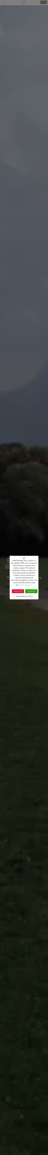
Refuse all (18, 591)
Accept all (31, 591)
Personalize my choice (24, 596)
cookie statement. (25, 585)
